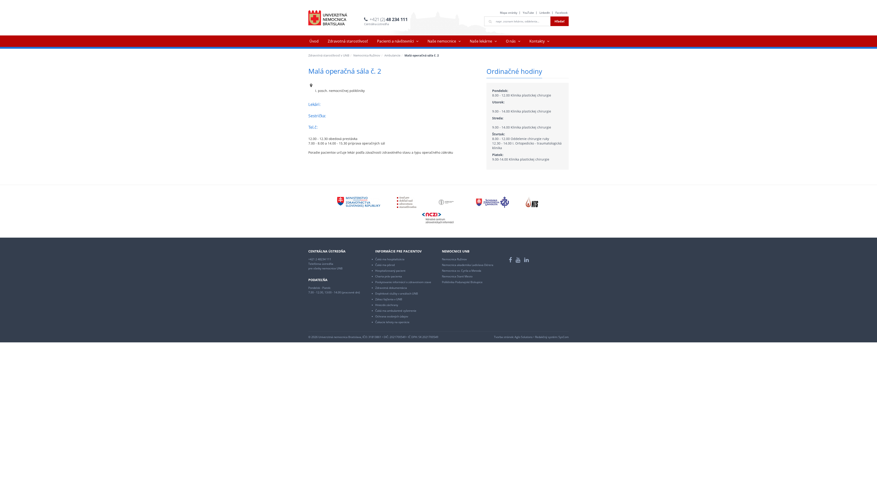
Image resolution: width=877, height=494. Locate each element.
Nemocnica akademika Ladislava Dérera (467, 265)
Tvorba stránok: (504, 337)
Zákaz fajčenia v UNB (388, 299)
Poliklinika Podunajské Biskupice (462, 282)
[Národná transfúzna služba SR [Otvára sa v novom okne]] (532, 202)
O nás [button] (511, 41)
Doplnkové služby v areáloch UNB (396, 293)
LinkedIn (544, 13)
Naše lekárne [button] (481, 41)
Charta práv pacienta (388, 276)
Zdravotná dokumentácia (391, 288)
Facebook (561, 13)
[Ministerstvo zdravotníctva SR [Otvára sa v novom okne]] (358, 202)
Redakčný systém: (546, 337)
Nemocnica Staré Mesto (457, 276)
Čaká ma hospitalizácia (389, 259)
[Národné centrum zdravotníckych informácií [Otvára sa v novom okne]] (438, 218)
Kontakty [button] (537, 41)
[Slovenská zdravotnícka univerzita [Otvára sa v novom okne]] (492, 202)
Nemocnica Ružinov (366, 55)
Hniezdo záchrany (386, 305)
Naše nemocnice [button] (442, 41)
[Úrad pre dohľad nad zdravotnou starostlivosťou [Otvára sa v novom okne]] (406, 202)
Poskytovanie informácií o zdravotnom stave (403, 282)
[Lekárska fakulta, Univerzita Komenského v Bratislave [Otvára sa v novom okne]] (446, 202)
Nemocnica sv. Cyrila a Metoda (461, 271)
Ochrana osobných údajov (391, 316)
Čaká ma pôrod (385, 265)
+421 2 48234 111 (319, 259)
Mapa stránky (508, 13)
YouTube (528, 13)
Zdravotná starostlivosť (348, 41)
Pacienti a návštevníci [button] (395, 41)
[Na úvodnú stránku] (327, 17)
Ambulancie (392, 55)
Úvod (314, 41)
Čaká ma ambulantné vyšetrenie (395, 311)
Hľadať (560, 21)
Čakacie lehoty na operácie (392, 322)
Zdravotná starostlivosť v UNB (328, 55)
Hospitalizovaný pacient (390, 271)
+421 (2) (388, 19)
